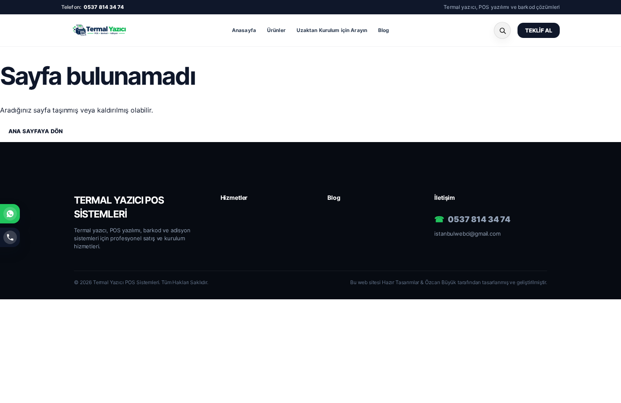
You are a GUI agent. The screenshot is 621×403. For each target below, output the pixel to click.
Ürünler (276, 30)
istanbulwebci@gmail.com (467, 233)
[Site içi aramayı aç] (502, 30)
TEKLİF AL (538, 30)
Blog (383, 30)
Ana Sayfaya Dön (35, 131)
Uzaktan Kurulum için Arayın (332, 30)
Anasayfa (244, 30)
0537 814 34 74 (104, 7)
